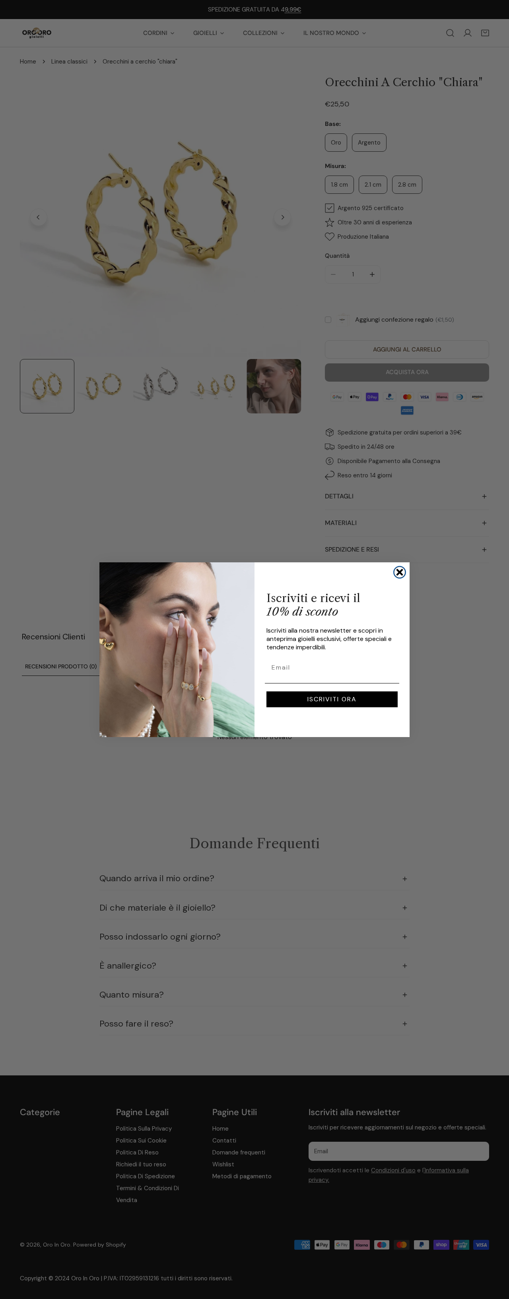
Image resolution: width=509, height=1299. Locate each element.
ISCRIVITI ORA (332, 699)
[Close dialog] (400, 572)
